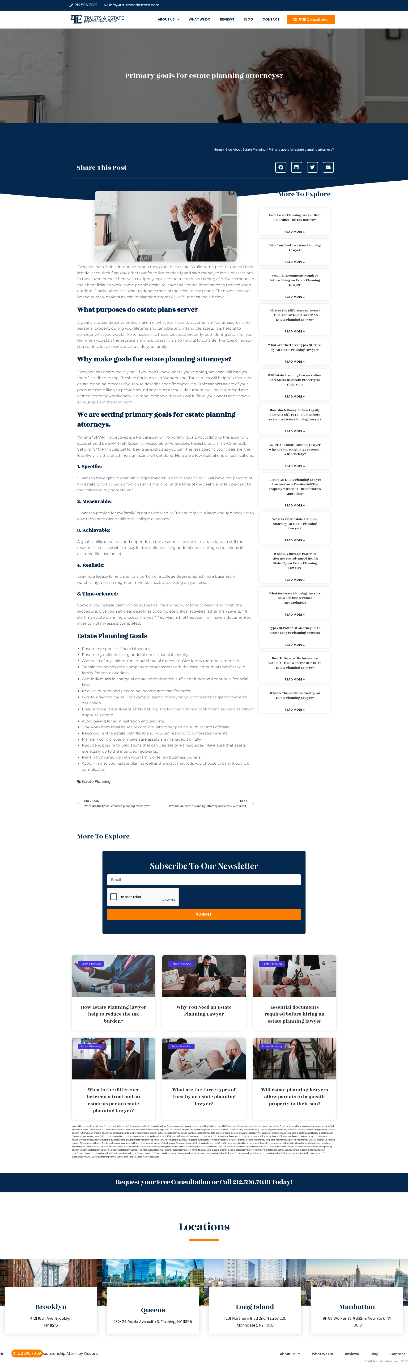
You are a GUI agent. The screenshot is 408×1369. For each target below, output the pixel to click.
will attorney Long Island (264, 1140)
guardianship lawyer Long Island (257, 1153)
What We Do (200, 19)
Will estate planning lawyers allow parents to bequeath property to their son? (295, 380)
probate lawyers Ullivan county (186, 1136)
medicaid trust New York (323, 1126)
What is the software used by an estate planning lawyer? (295, 695)
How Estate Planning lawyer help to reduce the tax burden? (294, 217)
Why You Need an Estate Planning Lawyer (295, 248)
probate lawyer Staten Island (137, 1136)
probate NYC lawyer (259, 1136)
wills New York (219, 1146)
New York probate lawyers (177, 1129)
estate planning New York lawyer (251, 1150)
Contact (271, 19)
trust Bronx (229, 1140)
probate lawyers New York (91, 1136)
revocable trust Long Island (113, 1140)
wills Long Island (206, 1146)
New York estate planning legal (150, 1129)
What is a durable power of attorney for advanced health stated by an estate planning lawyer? (295, 561)
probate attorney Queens (105, 1133)
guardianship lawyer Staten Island (113, 1157)
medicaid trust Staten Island (123, 1129)
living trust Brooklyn (165, 1126)
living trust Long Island (184, 1126)
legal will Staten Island (147, 1126)
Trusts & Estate (104, 18)
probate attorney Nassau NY (285, 1129)
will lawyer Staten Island (194, 1143)
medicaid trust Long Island (299, 1126)
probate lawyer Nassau (307, 1133)
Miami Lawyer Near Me (144, 1146)
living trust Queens (236, 1126)
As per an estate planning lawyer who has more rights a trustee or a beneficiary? (295, 449)
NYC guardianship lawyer (201, 1129)
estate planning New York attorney (156, 1150)
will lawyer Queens (174, 1143)
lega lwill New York (99, 1126)
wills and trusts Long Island (258, 1143)
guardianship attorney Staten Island (200, 1153)
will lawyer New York (140, 1143)
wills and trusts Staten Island (84, 1146)
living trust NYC (220, 1126)
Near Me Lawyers (151, 1157)
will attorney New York (286, 1140)
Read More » (295, 232)
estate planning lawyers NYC (256, 1146)
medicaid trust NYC (80, 1129)
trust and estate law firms (306, 1146)
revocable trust (217, 1140)
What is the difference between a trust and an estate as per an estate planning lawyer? (295, 315)
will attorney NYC (305, 1140)
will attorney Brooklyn (243, 1140)
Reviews (227, 19)
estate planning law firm (100, 21)
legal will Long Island (81, 1126)
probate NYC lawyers (279, 1136)
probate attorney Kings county (257, 1129)
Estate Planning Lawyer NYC (312, 1153)
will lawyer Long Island (120, 1143)
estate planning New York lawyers (281, 1150)
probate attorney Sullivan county (179, 1133)
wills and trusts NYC (303, 1143)
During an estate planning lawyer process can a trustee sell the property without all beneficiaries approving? (294, 486)
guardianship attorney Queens (170, 1153)
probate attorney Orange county (312, 1129)
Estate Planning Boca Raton (122, 1146)
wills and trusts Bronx (214, 1143)
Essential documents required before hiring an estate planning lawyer (295, 280)
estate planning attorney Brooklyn (220, 1150)
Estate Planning (96, 781)
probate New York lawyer (238, 1136)
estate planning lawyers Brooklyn (104, 1150)
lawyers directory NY (135, 1140)
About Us (166, 19)
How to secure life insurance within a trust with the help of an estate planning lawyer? (295, 663)
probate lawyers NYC (113, 1136)
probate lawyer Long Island (284, 1133)
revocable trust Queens (198, 1140)
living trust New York (204, 1126)
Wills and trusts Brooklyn (235, 1143)
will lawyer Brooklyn (101, 1143)
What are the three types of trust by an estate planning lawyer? (295, 347)
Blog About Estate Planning (245, 149)
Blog (248, 19)
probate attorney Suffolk (153, 1133)
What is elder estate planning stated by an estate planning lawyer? (295, 524)
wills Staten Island (235, 1146)
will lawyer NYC (157, 1143)
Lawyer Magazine (163, 1146)
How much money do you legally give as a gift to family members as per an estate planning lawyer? (294, 415)
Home (218, 149)
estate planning (117, 605)
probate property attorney (301, 1136)
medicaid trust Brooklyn (277, 1126)
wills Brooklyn (104, 1146)
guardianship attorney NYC (144, 1153)
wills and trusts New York (282, 1143)
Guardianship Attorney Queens (69, 1353)
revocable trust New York (157, 1140)
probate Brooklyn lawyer (234, 1133)
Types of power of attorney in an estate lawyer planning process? (295, 630)
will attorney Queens (322, 1140)
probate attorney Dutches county (228, 1129)
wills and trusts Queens (322, 1143)
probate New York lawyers (282, 1146)
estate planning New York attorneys (189, 1150)
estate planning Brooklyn (130, 1150)
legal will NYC (114, 1126)
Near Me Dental (136, 1157)
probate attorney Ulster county (208, 1133)
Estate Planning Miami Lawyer (185, 1146)
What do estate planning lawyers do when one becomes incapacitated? (295, 598)
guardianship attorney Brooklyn (311, 1150)
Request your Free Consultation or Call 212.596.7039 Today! (204, 1182)
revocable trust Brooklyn (90, 1140)
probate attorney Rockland (129, 1133)
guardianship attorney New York (116, 1153)
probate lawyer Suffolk (160, 1136)
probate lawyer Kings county (259, 1133)
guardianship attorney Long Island (87, 1153)
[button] (280, 167)
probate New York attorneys (213, 1136)
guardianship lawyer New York (286, 1153)
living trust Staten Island (255, 1126)
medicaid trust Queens (100, 1129)
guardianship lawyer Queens (85, 1157)
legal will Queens (128, 1126)
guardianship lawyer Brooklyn (229, 1153)
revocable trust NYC (178, 1140)
